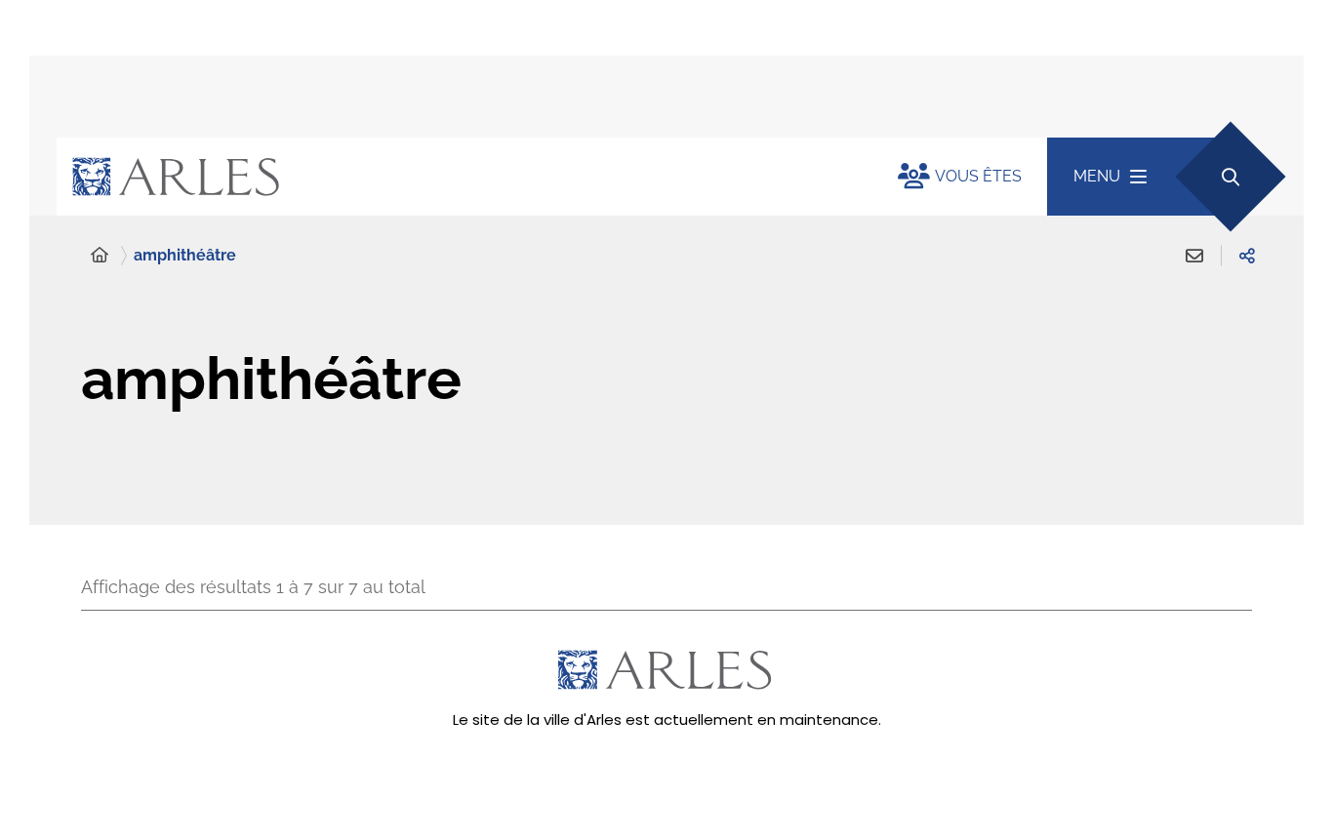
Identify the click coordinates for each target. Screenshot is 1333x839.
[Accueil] (99, 255)
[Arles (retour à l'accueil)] (458, 176)
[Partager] (1247, 255)
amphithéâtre (185, 255)
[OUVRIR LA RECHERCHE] (1230, 176)
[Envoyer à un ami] (1194, 255)
